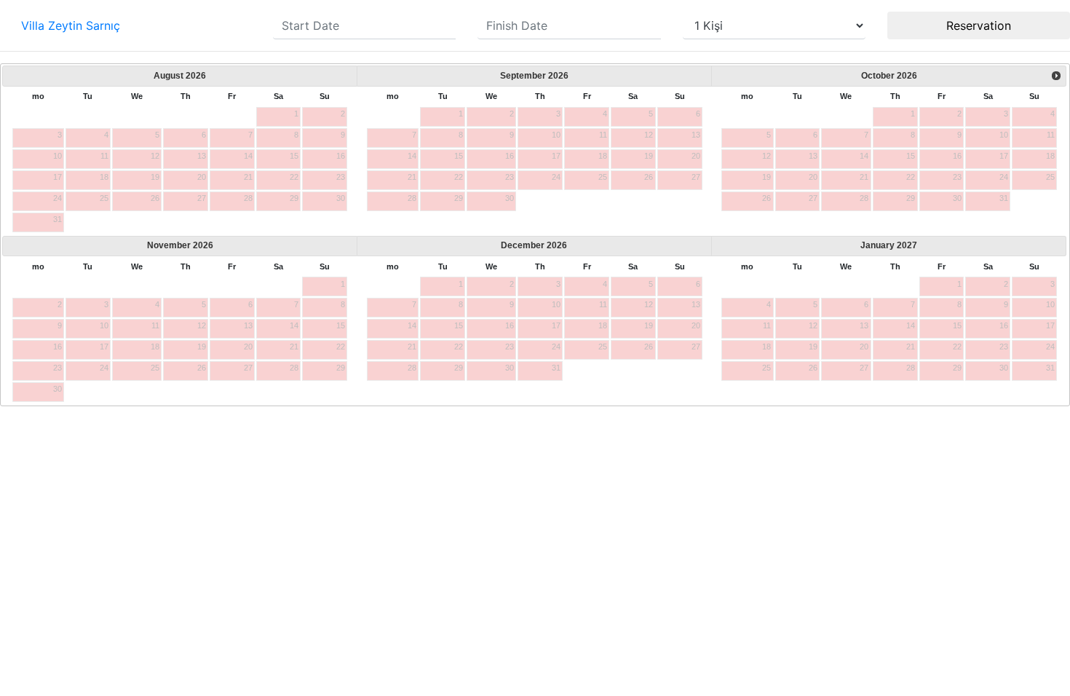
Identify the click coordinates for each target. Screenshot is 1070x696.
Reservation (978, 25)
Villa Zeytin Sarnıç (70, 25)
